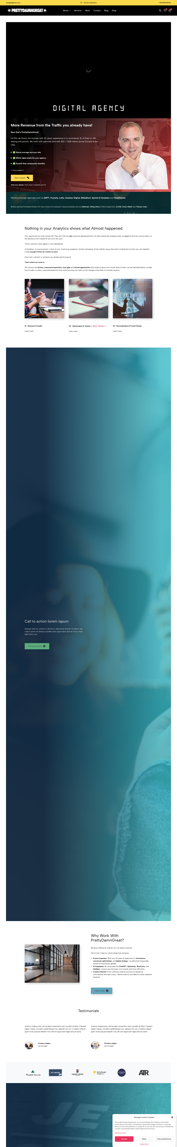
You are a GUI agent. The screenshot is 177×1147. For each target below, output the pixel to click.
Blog (106, 10)
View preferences (164, 1139)
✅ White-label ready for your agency (29, 158)
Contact (97, 10)
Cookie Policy (144, 1144)
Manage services (120, 1133)
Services (78, 10)
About (65, 10)
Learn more (29, 331)
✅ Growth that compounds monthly (29, 163)
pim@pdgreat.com (13, 3)
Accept (124, 1139)
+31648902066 (165, 3)
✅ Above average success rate (27, 152)
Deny (144, 1139)
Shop (114, 10)
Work (87, 10)
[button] (172, 1117)
